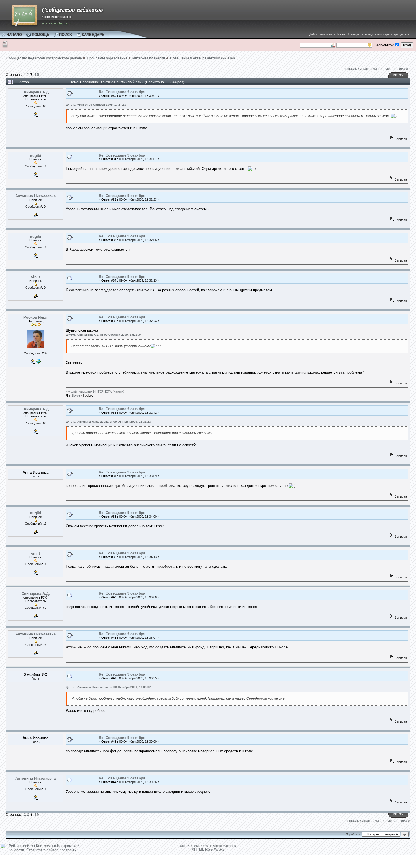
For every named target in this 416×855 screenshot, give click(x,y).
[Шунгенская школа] (38, 362)
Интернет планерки (148, 58)
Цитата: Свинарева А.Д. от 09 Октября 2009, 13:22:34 (103, 334)
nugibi (35, 155)
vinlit (35, 277)
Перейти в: (353, 834)
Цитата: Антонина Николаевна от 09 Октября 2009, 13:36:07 (108, 687)
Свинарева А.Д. (36, 92)
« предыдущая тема (360, 69)
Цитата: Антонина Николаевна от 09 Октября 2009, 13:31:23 (108, 421)
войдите (370, 34)
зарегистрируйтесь (396, 34)
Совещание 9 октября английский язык (202, 58)
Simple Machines (224, 845)
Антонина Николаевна (35, 196)
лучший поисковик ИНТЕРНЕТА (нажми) (95, 391)
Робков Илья (35, 317)
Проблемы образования (107, 58)
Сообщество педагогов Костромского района (44, 58)
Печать (398, 75)
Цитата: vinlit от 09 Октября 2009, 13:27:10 (96, 104)
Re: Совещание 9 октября (122, 92)
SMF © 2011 (202, 845)
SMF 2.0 (186, 845)
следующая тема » (393, 69)
